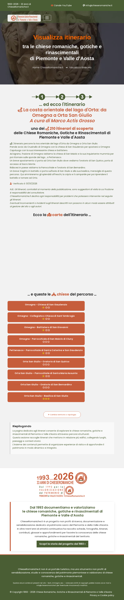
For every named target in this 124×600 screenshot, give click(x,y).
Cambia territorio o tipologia (63, 414)
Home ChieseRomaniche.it (48, 67)
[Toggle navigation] (47, 18)
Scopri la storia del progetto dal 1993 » (62, 543)
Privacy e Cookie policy (102, 595)
